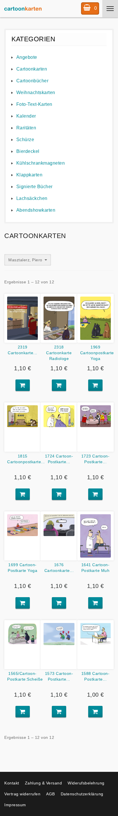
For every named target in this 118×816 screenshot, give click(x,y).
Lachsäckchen (32, 198)
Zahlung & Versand (43, 783)
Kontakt (11, 783)
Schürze (25, 139)
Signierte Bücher (34, 186)
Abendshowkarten (35, 210)
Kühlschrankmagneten (40, 163)
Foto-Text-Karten (34, 104)
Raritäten (26, 127)
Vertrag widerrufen (22, 794)
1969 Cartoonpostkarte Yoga (97, 353)
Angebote (26, 57)
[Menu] (110, 8)
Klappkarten (29, 174)
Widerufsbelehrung (86, 783)
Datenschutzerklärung (82, 794)
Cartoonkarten (31, 69)
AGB (50, 794)
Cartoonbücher (32, 80)
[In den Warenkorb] (22, 385)
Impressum (15, 805)
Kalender (26, 116)
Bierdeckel (28, 151)
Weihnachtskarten (35, 92)
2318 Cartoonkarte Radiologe (59, 353)
